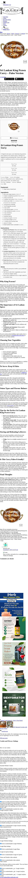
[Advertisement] (14, 576)
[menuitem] (15, 17)
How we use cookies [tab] (5, 747)
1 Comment (3, 77)
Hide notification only (12, 877)
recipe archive (10, 405)
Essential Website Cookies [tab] (6, 765)
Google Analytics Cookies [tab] (6, 810)
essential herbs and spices (18, 335)
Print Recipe (20, 79)
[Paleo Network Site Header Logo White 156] (11, 14)
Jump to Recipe (10, 79)
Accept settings (3, 877)
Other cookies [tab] (3, 861)
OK (1, 738)
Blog (1, 32)
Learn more (5, 738)
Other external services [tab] (5, 827)
